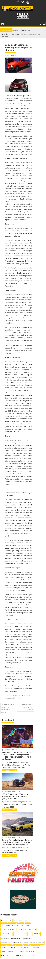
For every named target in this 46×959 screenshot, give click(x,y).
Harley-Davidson (6, 934)
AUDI (10, 921)
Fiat (25, 930)
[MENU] (43, 23)
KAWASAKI (36, 934)
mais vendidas (15, 938)
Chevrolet (20, 925)
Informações (10, 695)
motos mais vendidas (37, 943)
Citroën (28, 925)
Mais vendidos (27, 938)
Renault (10, 952)
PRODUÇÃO (35, 947)
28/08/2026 (7, 750)
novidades (11, 947)
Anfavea (4, 921)
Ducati (20, 930)
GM (35, 930)
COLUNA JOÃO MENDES (8, 930)
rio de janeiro (20, 952)
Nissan (3, 947)
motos (26, 943)
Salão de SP (16, 698)
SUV (34, 956)
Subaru (28, 956)
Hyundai (23, 934)
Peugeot (19, 947)
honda (16, 934)
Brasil (21, 921)
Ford (30, 930)
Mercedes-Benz (6, 943)
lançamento (5, 938)
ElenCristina (16, 750)
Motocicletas (17, 943)
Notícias (17, 695)
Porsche (27, 947)
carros (27, 921)
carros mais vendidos (8, 925)
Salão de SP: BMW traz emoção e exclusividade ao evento (8, 708)
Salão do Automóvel (7, 956)
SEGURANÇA (20, 956)
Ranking (3, 952)
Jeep (29, 934)
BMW (15, 921)
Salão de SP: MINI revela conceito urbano (27, 707)
